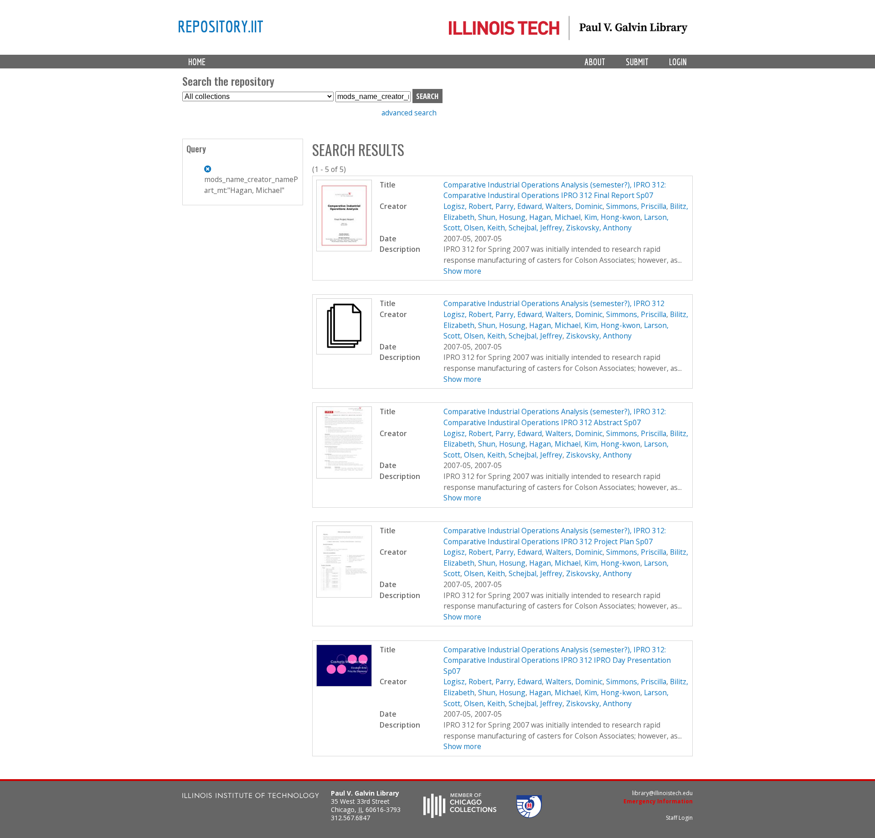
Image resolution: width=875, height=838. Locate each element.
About (595, 62)
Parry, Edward (518, 206)
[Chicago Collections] (459, 815)
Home (197, 62)
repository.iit (220, 26)
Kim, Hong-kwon (612, 217)
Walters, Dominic (574, 206)
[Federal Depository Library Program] (529, 815)
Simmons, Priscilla (636, 206)
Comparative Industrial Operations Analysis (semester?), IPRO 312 (553, 303)
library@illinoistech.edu (662, 793)
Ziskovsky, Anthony (599, 228)
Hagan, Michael (555, 217)
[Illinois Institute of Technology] (250, 796)
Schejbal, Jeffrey (535, 228)
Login (678, 62)
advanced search (409, 113)
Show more (462, 271)
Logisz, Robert (467, 206)
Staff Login (679, 818)
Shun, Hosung (501, 217)
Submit (637, 62)
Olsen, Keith (484, 228)
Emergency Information (658, 801)
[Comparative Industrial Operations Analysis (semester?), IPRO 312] (344, 352)
